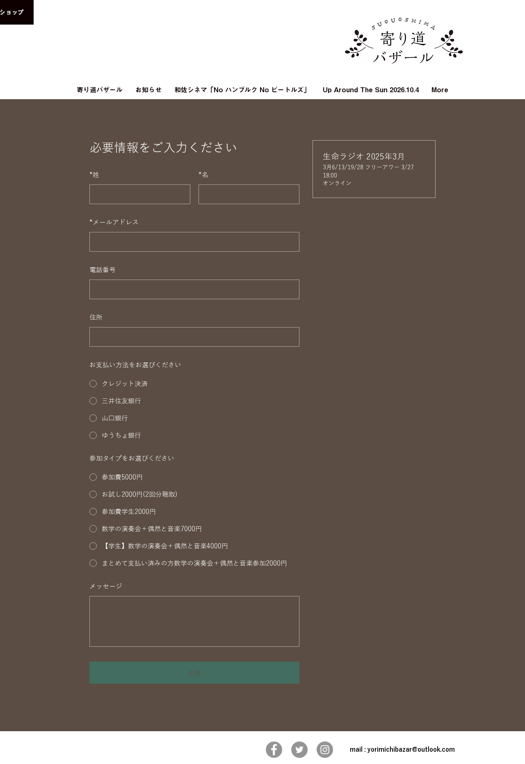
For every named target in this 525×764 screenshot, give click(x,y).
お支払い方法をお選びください (135, 365)
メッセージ (105, 586)
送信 (194, 672)
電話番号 (102, 269)
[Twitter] (299, 749)
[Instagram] (325, 749)
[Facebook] (274, 749)
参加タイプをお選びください (131, 458)
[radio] (194, 384)
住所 (96, 317)
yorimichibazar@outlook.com (411, 749)
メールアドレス (114, 222)
